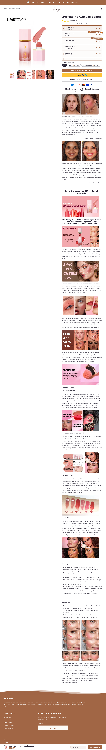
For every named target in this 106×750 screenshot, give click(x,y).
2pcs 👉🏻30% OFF (74, 65)
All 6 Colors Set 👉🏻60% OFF (91, 65)
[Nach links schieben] (5, 74)
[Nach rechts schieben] (56, 74)
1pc (64, 65)
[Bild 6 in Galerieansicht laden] (49, 74)
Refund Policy (8, 722)
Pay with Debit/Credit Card (82, 80)
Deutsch (8, 742)
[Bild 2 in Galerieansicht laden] (21, 74)
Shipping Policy (8, 728)
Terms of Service (9, 725)
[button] (94, 8)
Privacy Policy (8, 720)
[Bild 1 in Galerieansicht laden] (12, 74)
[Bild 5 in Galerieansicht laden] (40, 74)
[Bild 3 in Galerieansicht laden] (31, 74)
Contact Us (7, 717)
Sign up (53, 728)
